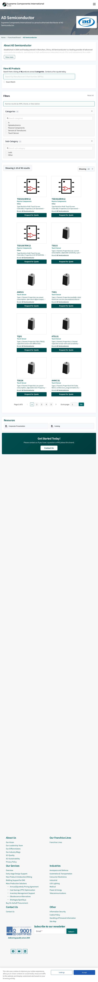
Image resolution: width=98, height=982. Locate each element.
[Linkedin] (25, 951)
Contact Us (49, 448)
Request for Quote (31, 215)
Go (81, 404)
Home (3, 37)
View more (9, 57)
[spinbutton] (74, 404)
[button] (49, 111)
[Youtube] (19, 951)
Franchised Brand (14, 37)
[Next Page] (56, 404)
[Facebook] (13, 951)
